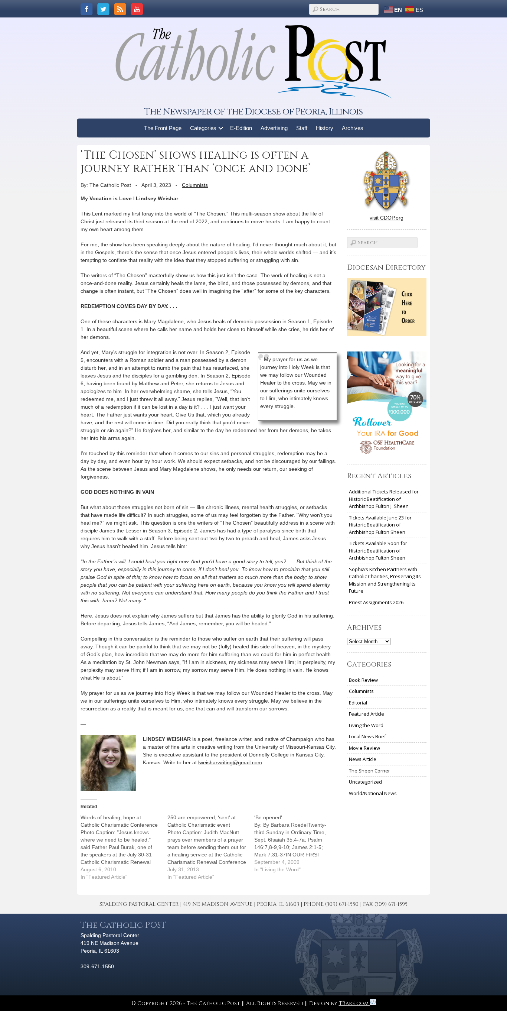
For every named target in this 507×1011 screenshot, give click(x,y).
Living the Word (366, 725)
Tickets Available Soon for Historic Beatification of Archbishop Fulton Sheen (378, 550)
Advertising (274, 128)
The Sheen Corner (369, 770)
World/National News (373, 793)
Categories (203, 128)
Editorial (358, 702)
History (324, 128)
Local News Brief (367, 736)
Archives (352, 128)
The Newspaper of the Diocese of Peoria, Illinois (253, 112)
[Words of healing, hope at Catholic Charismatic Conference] (124, 847)
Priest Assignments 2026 (376, 602)
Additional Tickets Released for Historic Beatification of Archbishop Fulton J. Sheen (384, 498)
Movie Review (364, 748)
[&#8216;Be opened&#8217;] (297, 843)
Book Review (363, 680)
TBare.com (354, 1003)
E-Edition (241, 128)
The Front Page (162, 128)
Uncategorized (365, 781)
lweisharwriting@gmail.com (230, 762)
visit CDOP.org (386, 218)
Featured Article (366, 713)
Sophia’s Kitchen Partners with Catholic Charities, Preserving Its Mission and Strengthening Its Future (385, 580)
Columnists (195, 185)
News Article (362, 759)
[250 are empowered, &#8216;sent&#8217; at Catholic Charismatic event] (210, 847)
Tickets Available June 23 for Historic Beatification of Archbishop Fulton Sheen (380, 524)
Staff (301, 128)
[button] (221, 128)
